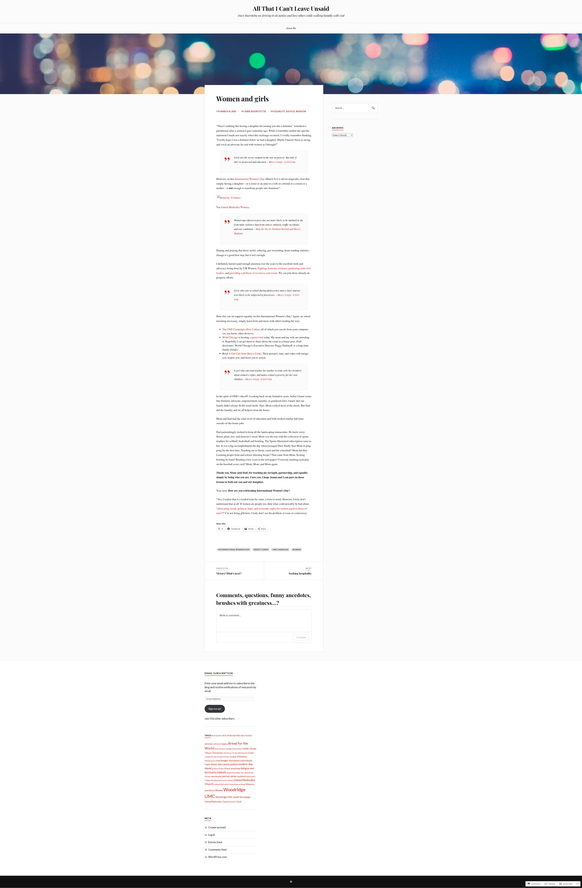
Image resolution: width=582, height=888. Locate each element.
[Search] (372, 108)
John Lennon (223, 764)
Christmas (227, 753)
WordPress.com (217, 856)
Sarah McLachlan (233, 773)
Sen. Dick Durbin (247, 773)
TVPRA (207, 780)
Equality (279, 111)
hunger (224, 760)
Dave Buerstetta (255, 111)
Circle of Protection (240, 753)
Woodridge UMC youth (227, 797)
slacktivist (241, 776)
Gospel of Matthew (238, 756)
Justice (290, 111)
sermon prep (216, 776)
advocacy (209, 744)
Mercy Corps (261, 549)
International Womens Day (234, 549)
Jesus (214, 764)
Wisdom (301, 111)
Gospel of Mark (223, 757)
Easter (251, 753)
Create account (217, 827)
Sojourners (250, 776)
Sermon (208, 776)
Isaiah (207, 764)
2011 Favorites (216, 736)
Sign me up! (214, 708)
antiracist (217, 744)
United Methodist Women (235, 207)
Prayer (227, 768)
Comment (301, 637)
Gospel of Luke (211, 757)
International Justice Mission (240, 760)
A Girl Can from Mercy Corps (245, 353)
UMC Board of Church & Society (221, 780)
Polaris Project (219, 769)
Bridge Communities (234, 749)
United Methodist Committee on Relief (229, 784)
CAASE (245, 748)
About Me (291, 28)
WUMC (233, 802)
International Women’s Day (249, 179)
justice (234, 764)
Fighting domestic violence (272, 268)
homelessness (210, 761)
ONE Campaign (280, 549)
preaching (235, 768)
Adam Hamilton (246, 736)
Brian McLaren (220, 749)
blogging (224, 744)
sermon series (229, 776)
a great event (256, 337)
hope (218, 760)
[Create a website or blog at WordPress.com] (291, 882)
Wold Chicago (230, 337)
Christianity (217, 753)
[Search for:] (354, 108)
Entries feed (215, 842)
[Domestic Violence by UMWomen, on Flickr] (228, 197)
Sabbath (221, 772)
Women (297, 549)
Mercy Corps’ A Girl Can (282, 162)
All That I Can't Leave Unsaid (291, 8)
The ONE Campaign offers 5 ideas (241, 329)
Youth (238, 801)
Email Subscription (219, 673)
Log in (211, 834)
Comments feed (217, 849)
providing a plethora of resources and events (253, 273)
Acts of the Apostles (231, 735)
